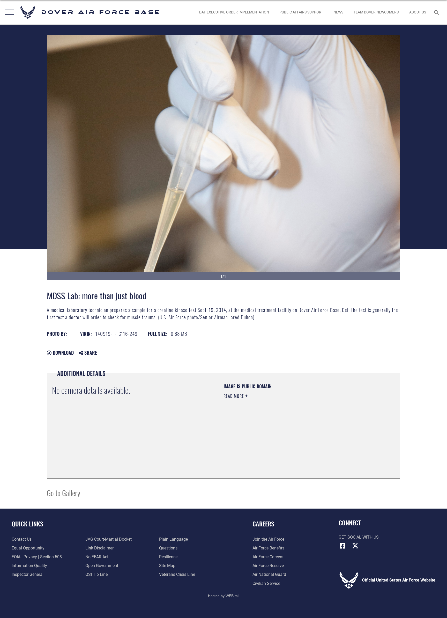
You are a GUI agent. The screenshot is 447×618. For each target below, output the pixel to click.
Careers (263, 523)
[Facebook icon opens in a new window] (342, 546)
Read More (234, 396)
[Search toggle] (437, 12)
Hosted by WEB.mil (223, 596)
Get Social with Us (359, 537)
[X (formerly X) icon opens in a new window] (355, 546)
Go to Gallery (63, 492)
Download (62, 352)
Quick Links (27, 523)
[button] (8, 12)
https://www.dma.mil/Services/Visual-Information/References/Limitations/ (284, 429)
